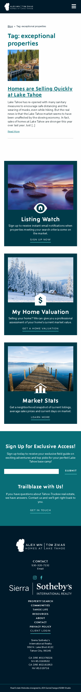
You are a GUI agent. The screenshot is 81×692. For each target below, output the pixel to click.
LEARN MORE (40, 417)
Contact (40, 622)
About (40, 618)
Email (40, 569)
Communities (40, 605)
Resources (40, 613)
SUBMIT (71, 471)
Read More (14, 131)
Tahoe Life (40, 609)
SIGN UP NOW (40, 240)
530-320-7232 (40, 565)
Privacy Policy (40, 626)
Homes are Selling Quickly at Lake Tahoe (40, 92)
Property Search (40, 601)
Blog (10, 26)
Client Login (40, 631)
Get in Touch (40, 510)
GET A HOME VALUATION (40, 328)
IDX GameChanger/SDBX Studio (56, 688)
